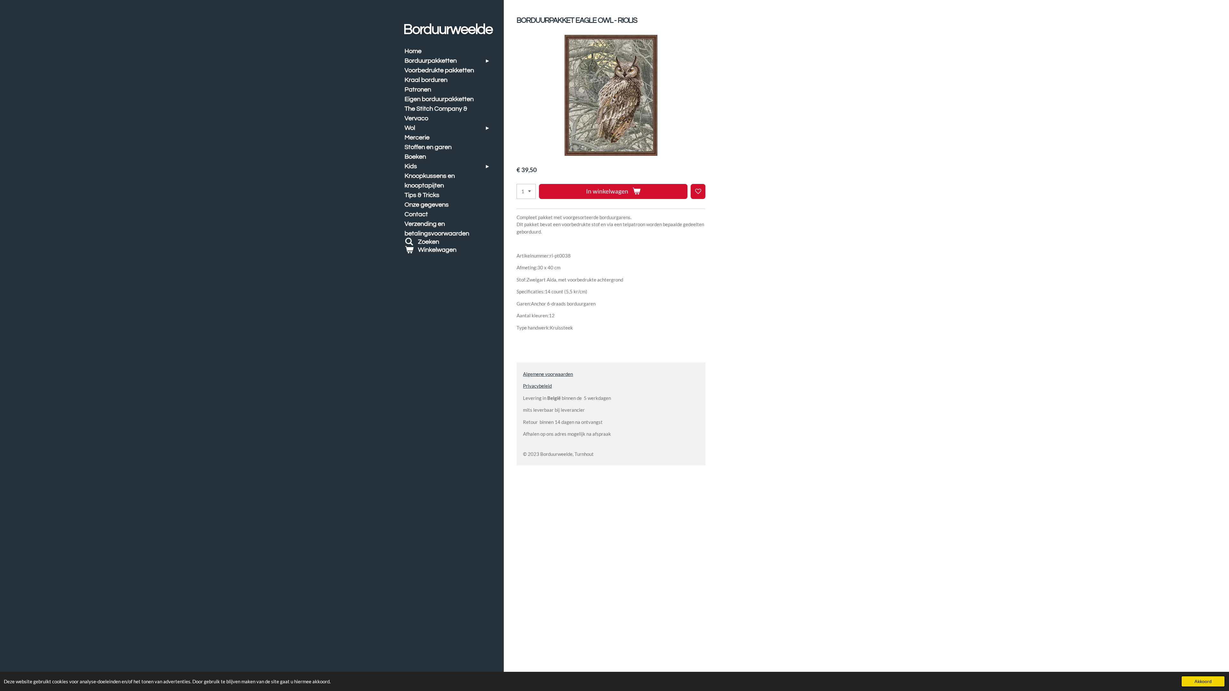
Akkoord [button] (1203, 681)
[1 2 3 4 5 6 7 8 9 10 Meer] (526, 191)
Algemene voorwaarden (548, 374)
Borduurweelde (448, 29)
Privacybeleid (537, 386)
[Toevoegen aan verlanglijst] (698, 191)
